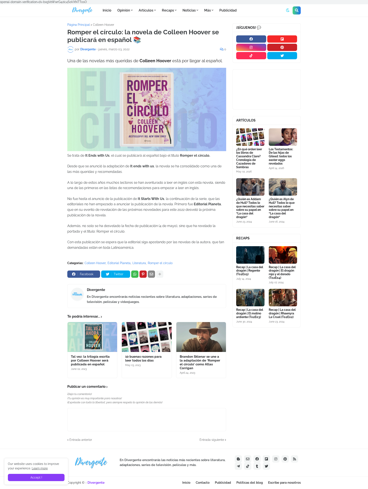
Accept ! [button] (36, 477)
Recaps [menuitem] (168, 10)
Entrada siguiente (212, 439)
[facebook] (251, 39)
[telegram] (238, 466)
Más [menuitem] (207, 10)
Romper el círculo (160, 263)
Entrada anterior (80, 439)
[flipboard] (282, 39)
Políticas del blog (249, 483)
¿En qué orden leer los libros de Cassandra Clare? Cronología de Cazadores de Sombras (249, 158)
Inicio (186, 483)
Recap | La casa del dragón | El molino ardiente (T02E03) (249, 313)
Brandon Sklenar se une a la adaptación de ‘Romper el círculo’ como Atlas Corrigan (200, 362)
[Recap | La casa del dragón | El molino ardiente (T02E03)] (250, 297)
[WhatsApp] (134, 274)
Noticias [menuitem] (189, 10)
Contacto (203, 483)
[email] (247, 459)
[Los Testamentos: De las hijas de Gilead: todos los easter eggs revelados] (283, 137)
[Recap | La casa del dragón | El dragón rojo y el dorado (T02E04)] (283, 255)
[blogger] (238, 459)
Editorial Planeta (119, 263)
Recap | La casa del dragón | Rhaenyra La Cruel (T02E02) (282, 313)
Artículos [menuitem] (146, 10)
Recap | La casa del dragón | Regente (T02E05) (249, 270)
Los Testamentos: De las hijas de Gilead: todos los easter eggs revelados (281, 156)
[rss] (294, 459)
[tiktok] (251, 55)
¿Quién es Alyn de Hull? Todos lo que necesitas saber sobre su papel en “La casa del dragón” (282, 208)
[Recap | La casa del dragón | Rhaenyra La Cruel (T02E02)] (283, 297)
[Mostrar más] (159, 274)
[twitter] (282, 55)
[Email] (151, 274)
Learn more (40, 468)
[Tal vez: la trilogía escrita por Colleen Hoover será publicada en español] (92, 337)
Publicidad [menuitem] (228, 10)
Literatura (139, 263)
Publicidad (223, 483)
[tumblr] (257, 466)
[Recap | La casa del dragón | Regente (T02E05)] (250, 255)
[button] (288, 10)
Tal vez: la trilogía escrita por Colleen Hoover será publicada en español (90, 360)
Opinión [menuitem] (123, 10)
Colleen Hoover (103, 24)
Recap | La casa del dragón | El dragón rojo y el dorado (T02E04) (282, 272)
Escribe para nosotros (284, 483)
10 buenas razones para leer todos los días (143, 358)
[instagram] (251, 47)
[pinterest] (282, 47)
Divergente (96, 290)
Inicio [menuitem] (107, 10)
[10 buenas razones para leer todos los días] (146, 337)
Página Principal (78, 24)
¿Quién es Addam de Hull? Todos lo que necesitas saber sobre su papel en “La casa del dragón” (250, 208)
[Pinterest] (143, 274)
